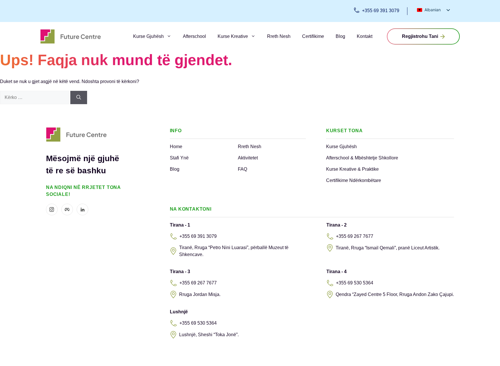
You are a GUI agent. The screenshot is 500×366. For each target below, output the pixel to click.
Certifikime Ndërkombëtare (353, 180)
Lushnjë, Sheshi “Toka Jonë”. (209, 334)
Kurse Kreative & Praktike (352, 169)
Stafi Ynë (179, 157)
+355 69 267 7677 (354, 236)
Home (176, 146)
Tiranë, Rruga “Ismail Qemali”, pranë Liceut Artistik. (388, 247)
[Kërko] (78, 97)
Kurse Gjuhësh (148, 36)
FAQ (242, 169)
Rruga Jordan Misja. (199, 294)
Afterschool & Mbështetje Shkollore (362, 157)
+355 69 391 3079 (380, 10)
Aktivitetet (248, 157)
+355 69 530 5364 (354, 282)
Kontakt (364, 36)
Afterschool (194, 36)
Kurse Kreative (233, 36)
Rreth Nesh (279, 36)
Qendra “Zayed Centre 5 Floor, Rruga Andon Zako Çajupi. (395, 294)
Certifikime (313, 36)
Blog (340, 36)
